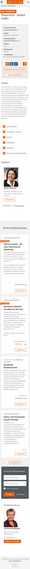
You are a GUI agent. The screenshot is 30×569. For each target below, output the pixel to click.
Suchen (9, 494)
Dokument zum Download (16, 153)
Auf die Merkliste (16, 75)
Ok (15, 565)
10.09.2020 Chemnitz (10, 30)
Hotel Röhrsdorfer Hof (11, 40)
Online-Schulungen (12, 488)
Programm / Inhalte (14, 132)
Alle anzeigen (15, 462)
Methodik (10, 148)
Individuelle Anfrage (12, 541)
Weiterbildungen (11, 5)
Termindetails (12, 126)
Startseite (3, 5)
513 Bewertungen (19, 205)
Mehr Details (10, 199)
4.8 (25, 398)
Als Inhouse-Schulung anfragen (14, 69)
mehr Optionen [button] (20, 494)
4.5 (25, 284)
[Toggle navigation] (28, 2)
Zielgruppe (10, 142)
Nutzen (9, 137)
